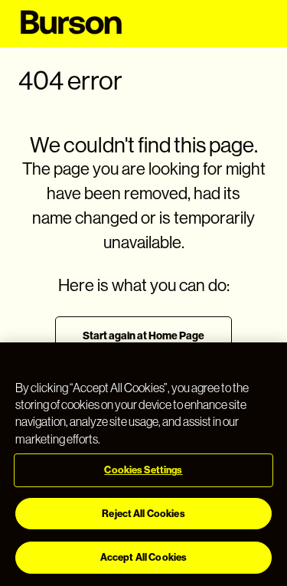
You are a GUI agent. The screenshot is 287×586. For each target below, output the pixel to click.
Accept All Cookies (143, 557)
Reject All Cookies (143, 513)
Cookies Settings (143, 470)
